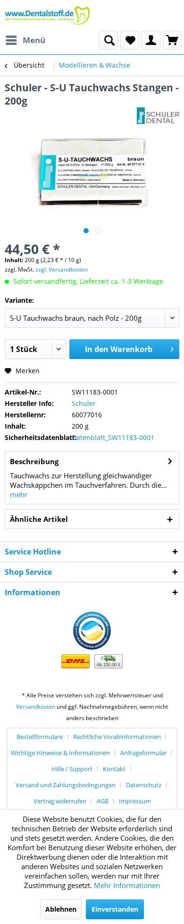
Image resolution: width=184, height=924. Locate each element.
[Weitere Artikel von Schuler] (158, 115)
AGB (103, 801)
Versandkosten (35, 707)
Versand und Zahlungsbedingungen (66, 785)
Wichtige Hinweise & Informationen (60, 752)
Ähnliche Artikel (39, 519)
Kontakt (114, 769)
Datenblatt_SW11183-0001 (113, 437)
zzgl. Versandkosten (61, 269)
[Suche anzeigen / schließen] (108, 40)
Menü (34, 40)
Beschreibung (34, 461)
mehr (18, 494)
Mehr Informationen (127, 885)
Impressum (135, 801)
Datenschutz (143, 785)
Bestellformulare (40, 736)
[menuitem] (25, 40)
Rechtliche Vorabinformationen (117, 736)
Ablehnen (60, 909)
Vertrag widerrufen (59, 801)
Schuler (84, 403)
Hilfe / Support (71, 769)
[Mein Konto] (151, 40)
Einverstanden (115, 909)
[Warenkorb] (172, 40)
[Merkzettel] (129, 40)
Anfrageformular (143, 752)
